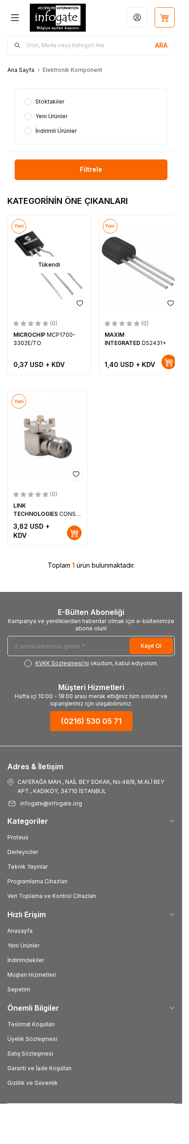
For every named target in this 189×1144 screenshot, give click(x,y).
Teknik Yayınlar (27, 866)
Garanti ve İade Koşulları (39, 1068)
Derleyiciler (22, 851)
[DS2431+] (140, 265)
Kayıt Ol (151, 645)
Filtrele (91, 169)
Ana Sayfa (20, 69)
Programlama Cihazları (37, 881)
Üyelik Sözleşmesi (32, 1038)
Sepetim (18, 989)
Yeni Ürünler (23, 945)
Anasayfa (20, 930)
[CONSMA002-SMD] (47, 437)
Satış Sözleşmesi (30, 1053)
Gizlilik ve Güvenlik (32, 1082)
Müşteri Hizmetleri (31, 974)
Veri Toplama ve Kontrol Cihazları (51, 895)
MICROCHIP (30, 334)
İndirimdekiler (25, 960)
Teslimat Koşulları (31, 1024)
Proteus (17, 837)
